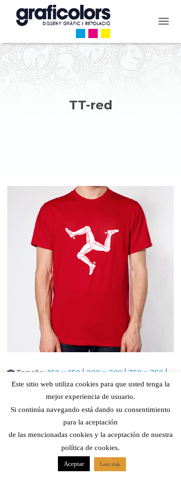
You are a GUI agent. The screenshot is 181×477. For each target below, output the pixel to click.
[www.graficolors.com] (67, 21)
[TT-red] (90, 268)
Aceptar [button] (74, 463)
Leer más (110, 464)
